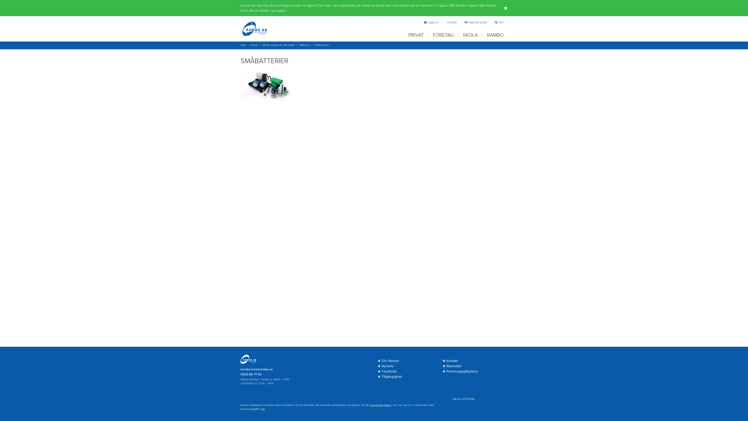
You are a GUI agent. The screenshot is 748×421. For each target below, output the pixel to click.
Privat (416, 35)
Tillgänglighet (392, 377)
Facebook (389, 371)
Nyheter (388, 366)
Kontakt (452, 22)
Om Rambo (390, 361)
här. (263, 409)
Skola (470, 35)
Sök (501, 22)
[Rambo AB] (255, 29)
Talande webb (477, 22)
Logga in (432, 22)
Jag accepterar (463, 399)
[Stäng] (505, 8)
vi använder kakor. (380, 405)
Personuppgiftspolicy (462, 371)
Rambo (495, 35)
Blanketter (454, 366)
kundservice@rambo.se (257, 369)
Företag (443, 35)
